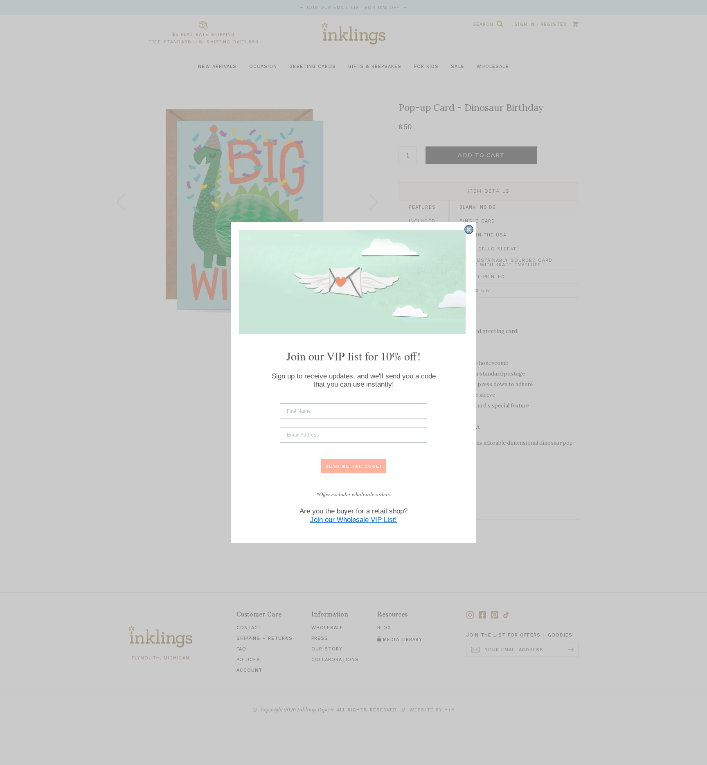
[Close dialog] (469, 229)
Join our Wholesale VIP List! (353, 520)
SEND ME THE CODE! (353, 466)
